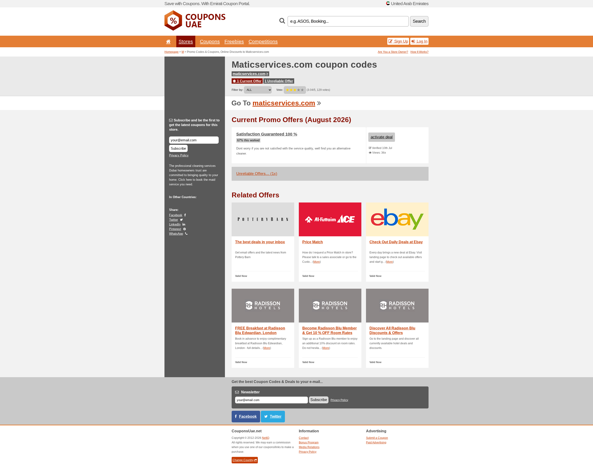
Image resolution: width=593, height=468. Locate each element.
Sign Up (400, 41)
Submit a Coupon (377, 438)
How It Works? (419, 52)
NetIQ (265, 438)
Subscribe (178, 148)
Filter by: (237, 90)
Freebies (234, 41)
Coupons (210, 41)
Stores (186, 41)
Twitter (173, 219)
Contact (304, 438)
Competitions (263, 41)
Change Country (243, 460)
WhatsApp (176, 233)
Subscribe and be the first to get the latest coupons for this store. (194, 124)
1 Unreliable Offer (279, 81)
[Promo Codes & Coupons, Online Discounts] (194, 29)
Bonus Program (309, 442)
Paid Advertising (376, 442)
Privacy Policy (179, 155)
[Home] (167, 41)
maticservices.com (249, 74)
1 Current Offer (249, 81)
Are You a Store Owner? (393, 52)
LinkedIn (174, 224)
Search (419, 21)
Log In (421, 41)
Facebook (175, 215)
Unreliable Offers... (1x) (256, 173)
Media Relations (309, 447)
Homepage (171, 52)
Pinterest (175, 229)
